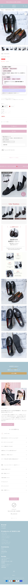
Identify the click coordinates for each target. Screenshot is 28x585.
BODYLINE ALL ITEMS (9, 9)
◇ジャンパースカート (5, 536)
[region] (14, 509)
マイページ (3, 550)
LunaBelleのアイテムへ (14, 90)
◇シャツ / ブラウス (5, 537)
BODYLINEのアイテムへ (14, 87)
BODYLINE (3, 526)
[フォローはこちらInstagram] (14, 571)
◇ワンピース (4, 534)
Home (2, 9)
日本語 (13, 575)
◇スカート (3, 539)
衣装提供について (5, 566)
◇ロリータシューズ (5, 543)
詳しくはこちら (14, 513)
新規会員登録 (4, 551)
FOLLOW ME (14, 499)
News (2, 548)
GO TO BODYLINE (7, 424)
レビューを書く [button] (14, 373)
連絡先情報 (3, 567)
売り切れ (14, 131)
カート (2, 553)
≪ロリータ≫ (4, 533)
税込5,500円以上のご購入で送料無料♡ (14, 1)
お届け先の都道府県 (5, 139)
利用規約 (3, 563)
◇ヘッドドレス (4, 540)
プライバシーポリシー (5, 564)
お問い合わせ (4, 559)
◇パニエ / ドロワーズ (5, 542)
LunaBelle (3, 528)
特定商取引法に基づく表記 (6, 561)
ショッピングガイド (5, 558)
